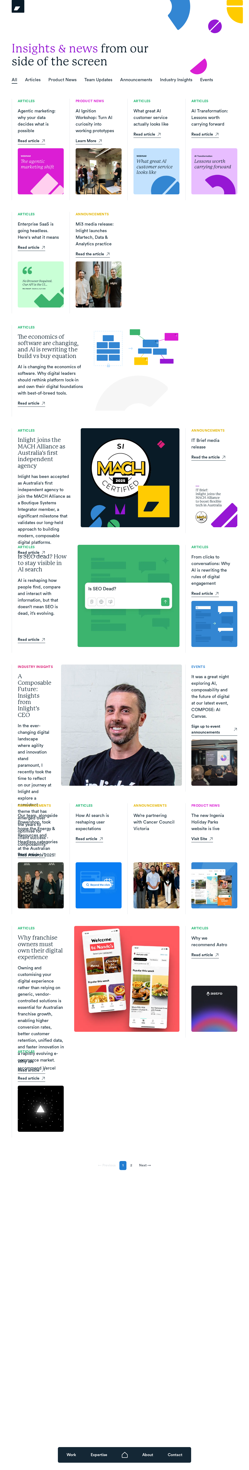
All (14, 80)
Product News (62, 80)
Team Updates (98, 80)
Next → (145, 1165)
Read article (28, 141)
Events (206, 80)
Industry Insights (176, 80)
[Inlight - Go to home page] (28, 6)
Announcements (136, 80)
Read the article (90, 254)
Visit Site (199, 839)
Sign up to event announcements (205, 729)
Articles (33, 80)
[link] (71, 1455)
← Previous (107, 1165)
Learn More (86, 141)
